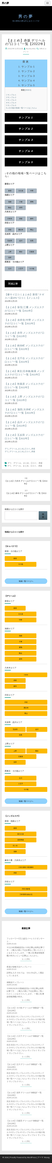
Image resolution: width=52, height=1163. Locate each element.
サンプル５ (11, 105)
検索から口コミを (14, 509)
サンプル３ (11, 100)
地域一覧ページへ (26, 581)
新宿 (9, 191)
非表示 (28, 90)
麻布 (31, 219)
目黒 (31, 241)
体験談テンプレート (15, 982)
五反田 (9, 241)
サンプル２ (11, 97)
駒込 (9, 208)
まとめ (21, 448)
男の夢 (5, 2)
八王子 (20, 269)
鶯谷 (20, 252)
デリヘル (13, 448)
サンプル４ (11, 103)
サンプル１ (11, 95)
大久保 (20, 191)
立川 (9, 269)
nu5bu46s (31, 49)
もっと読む (27, 959)
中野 (31, 191)
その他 (31, 269)
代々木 (15, 846)
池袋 (9, 202)
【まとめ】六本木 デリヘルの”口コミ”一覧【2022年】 (26, 481)
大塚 (20, 202)
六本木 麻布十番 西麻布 (26, 867)
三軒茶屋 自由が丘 (26, 894)
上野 (9, 252)
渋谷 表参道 (26, 889)
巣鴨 (31, 202)
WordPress (31, 1157)
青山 (31, 230)
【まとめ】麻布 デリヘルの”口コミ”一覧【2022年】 (26, 493)
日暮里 (31, 252)
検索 (43, 515)
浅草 (9, 258)
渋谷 (9, 230)
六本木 (9, 219)
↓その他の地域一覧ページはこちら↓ (21, 108)
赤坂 (20, 219)
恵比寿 (20, 230)
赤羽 (20, 208)
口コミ (27, 448)
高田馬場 (20, 840)
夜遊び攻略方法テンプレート (19, 967)
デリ (7, 448)
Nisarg (47, 1157)
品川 (20, 241)
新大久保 (20, 834)
